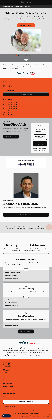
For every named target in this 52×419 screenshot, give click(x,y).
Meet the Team (26, 214)
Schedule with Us (26, 25)
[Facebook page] (4, 376)
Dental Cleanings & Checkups (12, 272)
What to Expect (11, 136)
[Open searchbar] (47, 2)
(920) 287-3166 (10, 90)
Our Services (7, 383)
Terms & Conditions (24, 413)
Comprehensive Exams (11, 275)
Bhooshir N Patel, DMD (20, 204)
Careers (32, 413)
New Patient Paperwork (40, 130)
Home (5, 380)
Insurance (6, 397)
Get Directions (26, 94)
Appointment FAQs (40, 137)
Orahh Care (37, 413)
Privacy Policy (15, 413)
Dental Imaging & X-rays (11, 278)
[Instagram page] (6, 376)
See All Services (26, 331)
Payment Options (40, 143)
